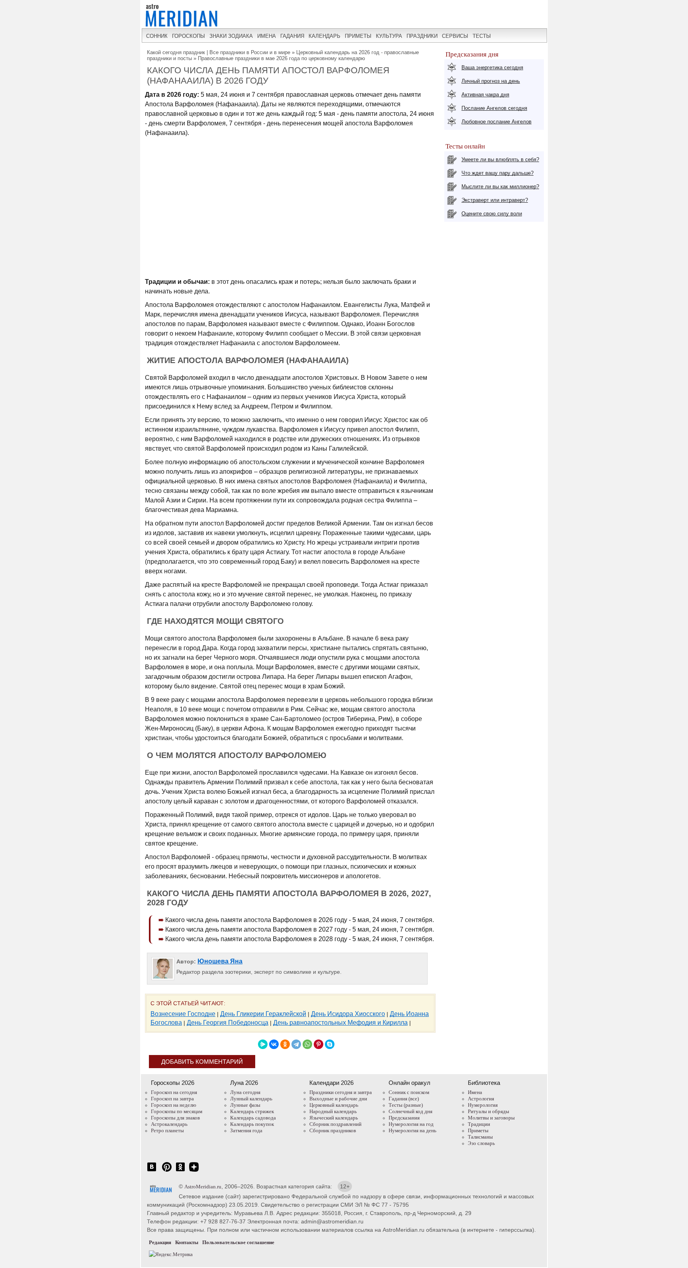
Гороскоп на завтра (172, 1099)
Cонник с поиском (409, 1092)
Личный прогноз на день (490, 81)
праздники (422, 36)
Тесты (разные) (406, 1105)
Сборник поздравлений (335, 1124)
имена (266, 36)
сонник (157, 36)
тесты (482, 36)
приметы (358, 36)
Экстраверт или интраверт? (494, 200)
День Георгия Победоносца (227, 1022)
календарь (324, 36)
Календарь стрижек (252, 1111)
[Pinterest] (318, 1044)
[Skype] (329, 1044)
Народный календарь (333, 1111)
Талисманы (480, 1137)
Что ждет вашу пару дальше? (497, 173)
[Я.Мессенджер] (263, 1044)
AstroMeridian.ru (202, 1187)
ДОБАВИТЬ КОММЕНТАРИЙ (202, 1061)
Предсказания (404, 1118)
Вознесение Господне (182, 1013)
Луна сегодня (245, 1092)
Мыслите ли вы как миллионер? (500, 187)
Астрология (481, 1099)
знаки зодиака (231, 36)
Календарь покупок (252, 1124)
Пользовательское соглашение (238, 1242)
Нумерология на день (412, 1130)
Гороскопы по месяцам (176, 1111)
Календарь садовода (253, 1118)
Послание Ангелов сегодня (494, 108)
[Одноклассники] (285, 1044)
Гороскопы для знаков (175, 1118)
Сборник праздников (332, 1130)
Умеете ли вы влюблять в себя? (500, 159)
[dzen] (194, 1171)
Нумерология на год (411, 1124)
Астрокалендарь (169, 1124)
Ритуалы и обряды (488, 1111)
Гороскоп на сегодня (174, 1092)
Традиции (479, 1124)
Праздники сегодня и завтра (340, 1092)
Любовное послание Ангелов (496, 122)
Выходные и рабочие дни (338, 1099)
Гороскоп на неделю (173, 1105)
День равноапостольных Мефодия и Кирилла (340, 1022)
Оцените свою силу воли (491, 214)
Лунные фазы (245, 1105)
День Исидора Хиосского (348, 1013)
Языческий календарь (333, 1118)
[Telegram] (296, 1044)
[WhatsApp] (307, 1044)
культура (389, 36)
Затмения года (246, 1130)
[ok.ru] (180, 1171)
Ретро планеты (167, 1130)
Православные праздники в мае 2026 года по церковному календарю (281, 58)
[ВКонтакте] (274, 1044)
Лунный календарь (251, 1099)
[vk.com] (152, 1171)
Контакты (186, 1242)
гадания (292, 36)
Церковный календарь (333, 1105)
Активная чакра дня (485, 95)
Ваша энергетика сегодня (492, 67)
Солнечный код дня (410, 1111)
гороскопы (188, 36)
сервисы (455, 36)
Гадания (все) (404, 1099)
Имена (475, 1092)
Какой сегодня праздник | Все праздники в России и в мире (218, 52)
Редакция (160, 1242)
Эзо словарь (481, 1143)
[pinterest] (167, 1171)
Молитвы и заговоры (491, 1118)
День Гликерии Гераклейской (263, 1013)
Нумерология (483, 1105)
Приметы (478, 1130)
